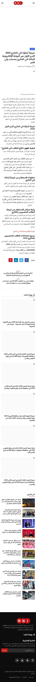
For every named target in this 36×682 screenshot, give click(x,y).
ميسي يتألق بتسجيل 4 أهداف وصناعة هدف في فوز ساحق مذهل (12, 542)
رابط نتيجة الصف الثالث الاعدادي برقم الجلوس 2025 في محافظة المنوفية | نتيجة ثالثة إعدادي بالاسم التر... (19, 450)
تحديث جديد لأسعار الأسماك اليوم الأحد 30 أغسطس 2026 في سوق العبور (11, 583)
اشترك (4, 650)
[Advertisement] (18, 29)
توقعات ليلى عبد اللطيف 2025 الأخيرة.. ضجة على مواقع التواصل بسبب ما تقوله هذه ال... (18, 282)
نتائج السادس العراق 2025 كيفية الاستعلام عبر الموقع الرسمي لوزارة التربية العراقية (18, 274)
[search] (2, 3)
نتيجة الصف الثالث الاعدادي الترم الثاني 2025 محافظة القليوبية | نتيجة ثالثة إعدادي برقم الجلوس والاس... (19, 356)
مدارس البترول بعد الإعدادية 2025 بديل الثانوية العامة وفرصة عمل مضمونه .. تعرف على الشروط (19, 324)
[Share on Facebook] (27, 260)
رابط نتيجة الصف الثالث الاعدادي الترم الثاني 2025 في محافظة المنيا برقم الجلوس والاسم (20, 387)
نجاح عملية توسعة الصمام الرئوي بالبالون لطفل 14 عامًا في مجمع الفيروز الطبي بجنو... (11, 511)
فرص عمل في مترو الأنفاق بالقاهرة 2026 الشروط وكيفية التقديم (12, 593)
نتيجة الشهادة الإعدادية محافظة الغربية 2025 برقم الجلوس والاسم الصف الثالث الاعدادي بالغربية (19, 418)
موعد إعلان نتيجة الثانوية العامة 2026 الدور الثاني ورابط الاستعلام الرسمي (11, 522)
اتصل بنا (24, 677)
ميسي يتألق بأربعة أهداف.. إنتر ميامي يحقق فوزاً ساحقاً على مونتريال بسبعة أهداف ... (11, 552)
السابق (18, 271)
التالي (18, 279)
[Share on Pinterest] (11, 260)
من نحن (31, 677)
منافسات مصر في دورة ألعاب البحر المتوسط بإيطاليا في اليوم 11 (11, 563)
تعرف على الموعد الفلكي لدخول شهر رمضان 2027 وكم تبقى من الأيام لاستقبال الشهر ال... (11, 501)
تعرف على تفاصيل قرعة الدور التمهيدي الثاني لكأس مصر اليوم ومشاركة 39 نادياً (12, 573)
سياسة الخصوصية (14, 677)
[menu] (33, 3)
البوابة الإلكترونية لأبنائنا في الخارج (24, 231)
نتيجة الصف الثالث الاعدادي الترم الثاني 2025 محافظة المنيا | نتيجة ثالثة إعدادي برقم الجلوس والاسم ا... (18, 482)
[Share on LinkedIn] (16, 260)
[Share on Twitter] (21, 260)
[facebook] (32, 660)
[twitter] (27, 660)
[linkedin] (22, 660)
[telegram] (17, 660)
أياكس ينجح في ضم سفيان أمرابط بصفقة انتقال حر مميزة (11, 531)
